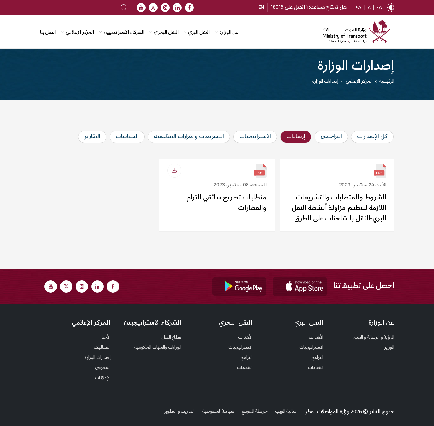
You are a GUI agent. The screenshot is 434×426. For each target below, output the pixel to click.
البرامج (317, 358)
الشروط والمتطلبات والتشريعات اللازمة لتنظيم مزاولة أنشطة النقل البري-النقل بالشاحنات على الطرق (339, 208)
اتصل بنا (48, 32)
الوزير (389, 348)
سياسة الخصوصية (218, 412)
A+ (358, 8)
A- (379, 8)
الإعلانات (103, 378)
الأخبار (105, 337)
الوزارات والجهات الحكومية (157, 348)
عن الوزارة (228, 32)
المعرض (103, 368)
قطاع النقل (171, 337)
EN (261, 7)
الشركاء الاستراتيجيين (124, 32)
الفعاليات (102, 348)
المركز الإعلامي (91, 323)
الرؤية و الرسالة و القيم (373, 337)
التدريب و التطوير (179, 412)
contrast (390, 7)
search (124, 7)
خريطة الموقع (255, 412)
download (174, 171)
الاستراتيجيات (311, 348)
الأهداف (316, 337)
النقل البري (199, 32)
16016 (277, 7)
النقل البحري (166, 32)
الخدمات (315, 368)
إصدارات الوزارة (98, 358)
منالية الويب (286, 412)
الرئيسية (386, 82)
